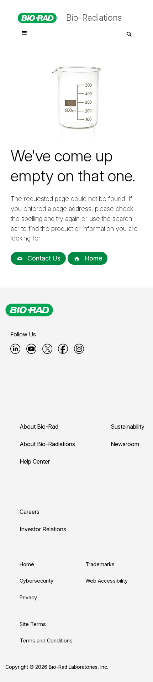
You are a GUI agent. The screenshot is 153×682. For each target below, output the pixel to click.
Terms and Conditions (46, 640)
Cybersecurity (36, 581)
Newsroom (125, 444)
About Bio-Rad (39, 426)
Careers (29, 511)
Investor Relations (43, 529)
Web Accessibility (106, 581)
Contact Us (43, 258)
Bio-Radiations (94, 17)
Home (92, 258)
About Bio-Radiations (47, 444)
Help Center (35, 461)
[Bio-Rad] (29, 310)
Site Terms (33, 624)
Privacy (28, 597)
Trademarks (100, 564)
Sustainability (127, 426)
